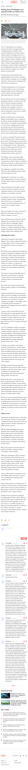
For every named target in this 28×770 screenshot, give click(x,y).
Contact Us (3, 762)
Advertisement (17, 762)
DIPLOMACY (9, 6)
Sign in (21, 1)
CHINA (3, 6)
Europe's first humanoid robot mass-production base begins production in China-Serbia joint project (14, 720)
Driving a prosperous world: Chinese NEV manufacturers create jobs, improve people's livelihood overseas (19, 703)
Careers (16, 760)
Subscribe (23, 2)
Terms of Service (5, 764)
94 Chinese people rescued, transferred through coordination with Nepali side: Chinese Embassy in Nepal (14, 735)
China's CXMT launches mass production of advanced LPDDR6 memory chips (13, 725)
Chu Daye (4, 14)
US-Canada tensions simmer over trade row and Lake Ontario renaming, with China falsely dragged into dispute (14, 742)
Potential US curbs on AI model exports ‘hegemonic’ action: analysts (18, 695)
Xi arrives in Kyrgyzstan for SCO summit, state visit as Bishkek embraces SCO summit (14, 730)
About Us (3, 760)
